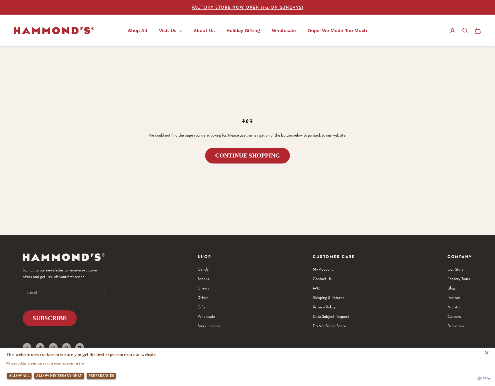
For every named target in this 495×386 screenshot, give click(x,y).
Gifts (201, 307)
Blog (451, 288)
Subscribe (50, 318)
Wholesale (206, 316)
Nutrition (454, 307)
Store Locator (209, 325)
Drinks (203, 297)
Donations (455, 325)
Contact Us (322, 278)
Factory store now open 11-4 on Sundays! (247, 7)
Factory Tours (458, 278)
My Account (323, 269)
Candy (203, 269)
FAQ (316, 288)
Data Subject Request (331, 316)
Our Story (455, 269)
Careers (454, 316)
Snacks (203, 278)
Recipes (454, 297)
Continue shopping (247, 155)
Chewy (203, 288)
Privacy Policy (324, 307)
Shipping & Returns (328, 297)
